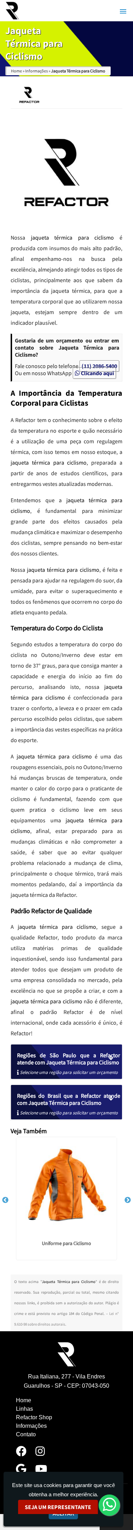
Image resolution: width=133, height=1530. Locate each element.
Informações (31, 1426)
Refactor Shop (34, 1417)
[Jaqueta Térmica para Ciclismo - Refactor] (12, 11)
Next (127, 1200)
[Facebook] (21, 1453)
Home (23, 1400)
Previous (5, 1200)
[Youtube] (41, 1471)
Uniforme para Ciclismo (66, 1243)
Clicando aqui (97, 373)
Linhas (24, 1409)
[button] (123, 11)
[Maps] (21, 1471)
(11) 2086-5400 (99, 365)
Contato (26, 1434)
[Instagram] (40, 1453)
